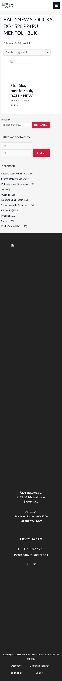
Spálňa (4, 221)
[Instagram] (34, 564)
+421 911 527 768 (31, 549)
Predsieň (5, 215)
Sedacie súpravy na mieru (14, 173)
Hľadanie (5, 119)
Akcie (4, 189)
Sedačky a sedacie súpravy (14, 205)
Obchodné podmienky (16, 669)
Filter (41, 152)
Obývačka (6, 210)
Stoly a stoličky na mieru (13, 178)
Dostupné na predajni (12, 199)
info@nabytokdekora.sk (31, 555)
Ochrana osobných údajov (39, 669)
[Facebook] (27, 564)
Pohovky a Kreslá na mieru (14, 184)
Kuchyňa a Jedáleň (10, 226)
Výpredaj (5, 194)
